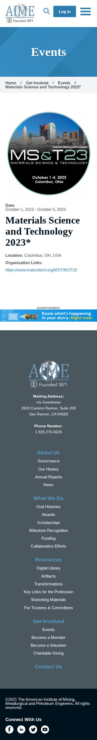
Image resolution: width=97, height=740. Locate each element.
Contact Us (48, 666)
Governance (49, 461)
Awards (48, 514)
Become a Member (48, 637)
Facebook (9, 729)
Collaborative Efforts (48, 546)
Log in (65, 11)
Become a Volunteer (48, 645)
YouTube (45, 729)
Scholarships (48, 522)
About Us (48, 452)
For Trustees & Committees (48, 607)
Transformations (48, 584)
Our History (48, 469)
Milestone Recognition (48, 530)
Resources (48, 559)
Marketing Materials (48, 599)
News (48, 484)
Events (64, 83)
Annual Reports (48, 477)
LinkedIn (21, 729)
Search (46, 11)
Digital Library (49, 568)
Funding (48, 538)
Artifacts (48, 576)
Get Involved (37, 83)
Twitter (33, 729)
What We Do (48, 498)
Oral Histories (48, 506)
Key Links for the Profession (48, 591)
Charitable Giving (48, 653)
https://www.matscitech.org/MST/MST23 (41, 270)
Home (10, 83)
